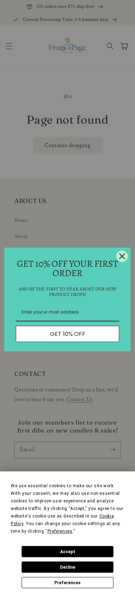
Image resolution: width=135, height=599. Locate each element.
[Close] (122, 256)
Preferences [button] (60, 531)
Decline (67, 567)
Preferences (67, 582)
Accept (67, 551)
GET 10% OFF (67, 334)
